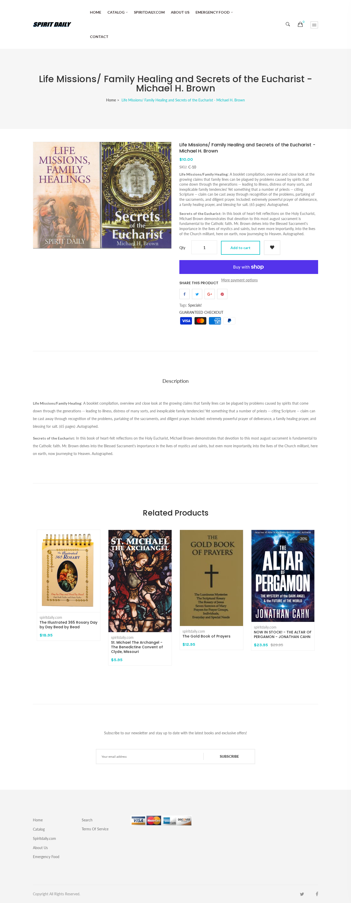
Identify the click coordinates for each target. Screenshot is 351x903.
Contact (99, 36)
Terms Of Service (95, 829)
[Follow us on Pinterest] (222, 294)
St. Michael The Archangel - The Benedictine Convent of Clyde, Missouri (137, 647)
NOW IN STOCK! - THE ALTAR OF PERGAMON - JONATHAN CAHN (282, 634)
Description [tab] (175, 381)
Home (95, 12)
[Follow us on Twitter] (197, 294)
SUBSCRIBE (229, 756)
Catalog (116, 12)
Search (87, 820)
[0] (300, 24)
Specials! (195, 305)
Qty (182, 247)
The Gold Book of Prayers (206, 636)
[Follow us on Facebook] (184, 294)
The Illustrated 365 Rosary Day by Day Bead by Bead (68, 624)
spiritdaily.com (51, 617)
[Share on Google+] (210, 294)
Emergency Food (213, 12)
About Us (180, 12)
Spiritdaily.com (149, 12)
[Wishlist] (272, 247)
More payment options (239, 280)
